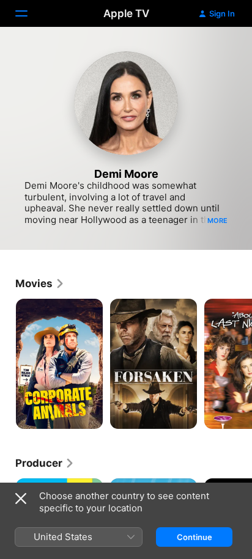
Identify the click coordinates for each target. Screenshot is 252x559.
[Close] (20, 498)
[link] (40, 283)
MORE (217, 220)
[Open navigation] (28, 13)
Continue (194, 537)
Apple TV (126, 13)
